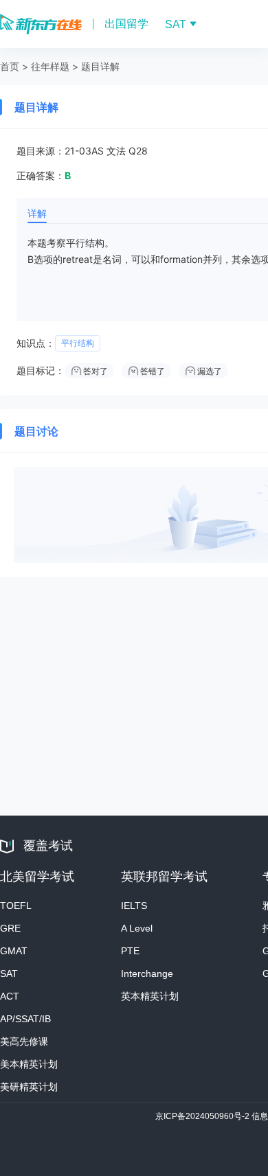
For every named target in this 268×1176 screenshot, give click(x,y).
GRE (10, 928)
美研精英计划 (29, 1086)
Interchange (147, 973)
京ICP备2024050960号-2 (203, 1116)
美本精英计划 (29, 1064)
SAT (9, 973)
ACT (9, 996)
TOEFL (16, 905)
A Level (137, 928)
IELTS (134, 905)
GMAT (13, 950)
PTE (130, 950)
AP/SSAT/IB (25, 1018)
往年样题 (50, 66)
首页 (9, 66)
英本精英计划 (150, 996)
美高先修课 (24, 1041)
